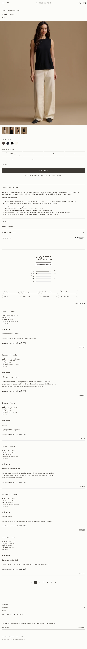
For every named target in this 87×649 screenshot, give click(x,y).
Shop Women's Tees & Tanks (11, 10)
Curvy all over (13, 315)
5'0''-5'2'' (12, 409)
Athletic (12, 450)
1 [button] (35, 582)
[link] (80, 237)
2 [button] (39, 582)
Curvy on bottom (14, 359)
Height (4, 317)
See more (5, 323)
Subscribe (81, 627)
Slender (12, 542)
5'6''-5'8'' (12, 317)
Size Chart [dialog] (5, 164)
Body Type (5, 316)
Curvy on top (13, 407)
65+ (10, 411)
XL (12, 159)
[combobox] (30, 292)
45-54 (11, 454)
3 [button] (43, 582)
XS (12, 154)
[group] (5, 130)
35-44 (11, 319)
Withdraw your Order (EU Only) (13, 614)
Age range (5, 319)
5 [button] (51, 582)
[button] (43, 271)
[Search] (80, 3)
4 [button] (47, 582)
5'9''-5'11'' (12, 361)
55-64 (11, 502)
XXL (33, 159)
